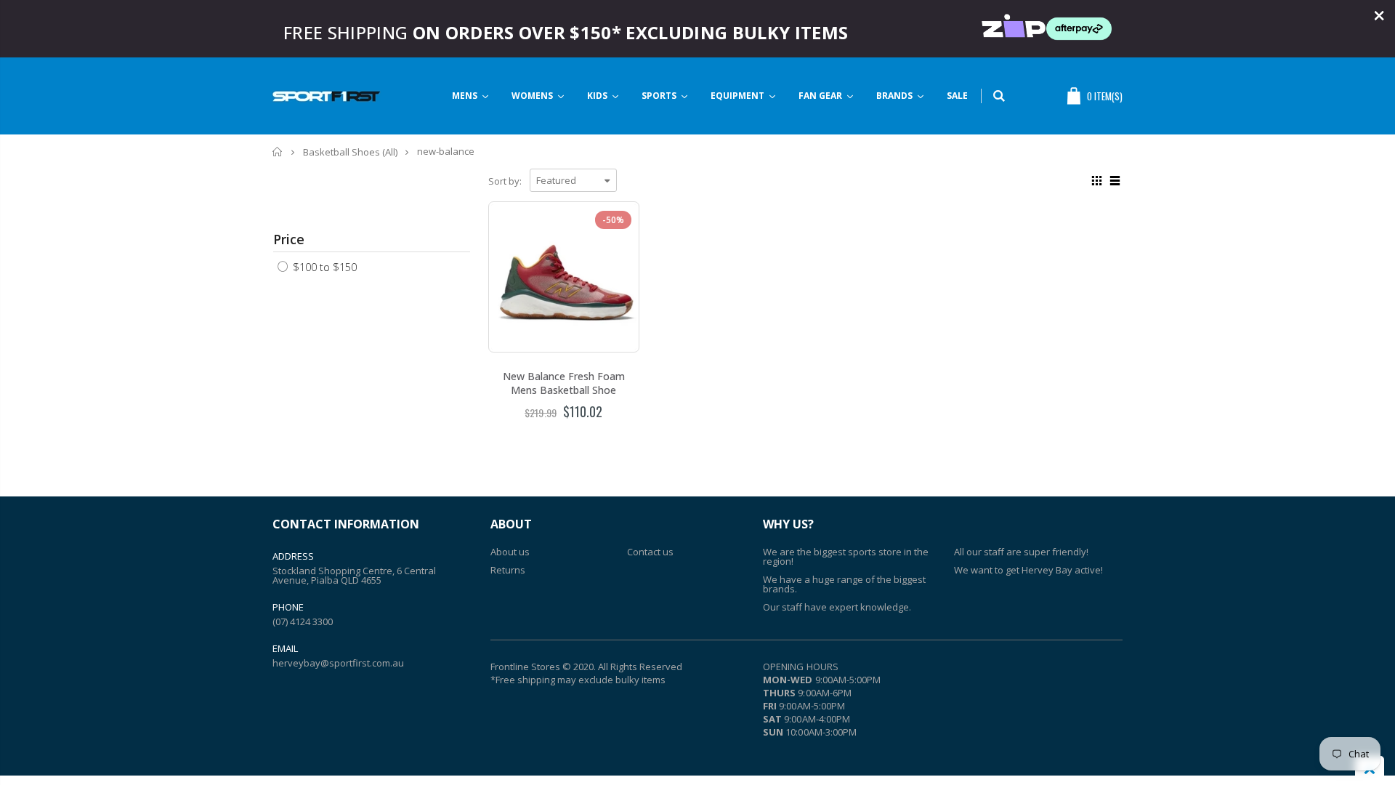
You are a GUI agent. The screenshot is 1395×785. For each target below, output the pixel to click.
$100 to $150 (323, 267)
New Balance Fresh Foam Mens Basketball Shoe (564, 383)
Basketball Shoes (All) (350, 151)
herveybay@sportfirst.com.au (338, 662)
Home (277, 151)
